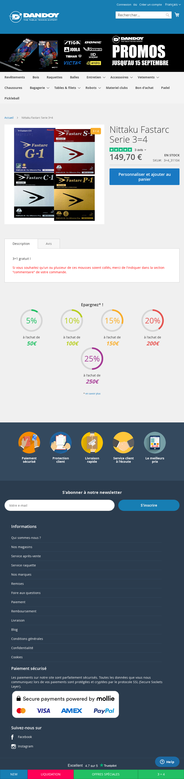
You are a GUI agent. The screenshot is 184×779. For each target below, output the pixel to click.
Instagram (25, 746)
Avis (49, 243)
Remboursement (23, 611)
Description (21, 243)
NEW (14, 774)
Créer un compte (150, 4)
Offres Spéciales (106, 774)
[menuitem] (15, 77)
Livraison (18, 620)
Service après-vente (26, 556)
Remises (17, 583)
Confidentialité (22, 648)
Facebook (25, 737)
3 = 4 (161, 774)
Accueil (8, 117)
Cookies (17, 657)
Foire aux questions (26, 593)
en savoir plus (93, 393)
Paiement (18, 602)
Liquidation (51, 774)
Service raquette (23, 565)
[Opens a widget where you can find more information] (167, 762)
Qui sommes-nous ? (26, 538)
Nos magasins (21, 547)
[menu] (92, 87)
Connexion (124, 4)
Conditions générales (27, 639)
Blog (14, 629)
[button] (173, 4)
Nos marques (21, 574)
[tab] (21, 244)
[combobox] (144, 15)
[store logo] (34, 17)
